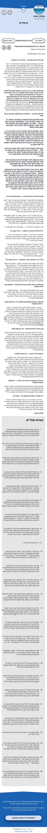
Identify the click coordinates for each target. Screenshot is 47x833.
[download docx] (9, 47)
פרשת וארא (9, 302)
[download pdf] (4, 47)
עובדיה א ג (39, 221)
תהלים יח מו (24, 325)
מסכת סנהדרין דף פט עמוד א (32, 196)
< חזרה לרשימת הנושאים (24, 40)
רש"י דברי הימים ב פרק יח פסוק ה (31, 259)
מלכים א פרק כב (37, 114)
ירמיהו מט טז (14, 223)
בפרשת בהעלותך (23, 749)
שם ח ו (15, 307)
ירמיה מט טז (38, 311)
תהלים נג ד (12, 319)
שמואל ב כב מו (22, 323)
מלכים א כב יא (17, 202)
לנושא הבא (39, 41)
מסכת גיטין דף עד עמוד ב (25, 380)
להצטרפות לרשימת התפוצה (23, 817)
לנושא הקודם (8, 41)
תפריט (23, 6)
